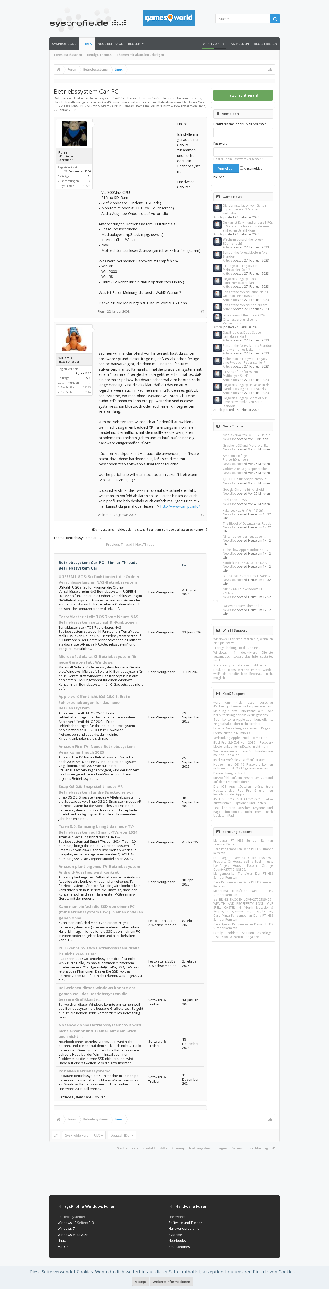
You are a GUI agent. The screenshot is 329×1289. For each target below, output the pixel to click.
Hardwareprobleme (184, 1228)
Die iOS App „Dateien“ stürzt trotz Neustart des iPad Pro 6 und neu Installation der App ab (243, 790)
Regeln (134, 43)
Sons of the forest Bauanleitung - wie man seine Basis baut (246, 294)
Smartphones (179, 1246)
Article (218, 217)
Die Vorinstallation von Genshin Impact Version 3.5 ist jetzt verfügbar (245, 209)
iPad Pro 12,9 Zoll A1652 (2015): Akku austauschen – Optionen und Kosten (243, 801)
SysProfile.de (64, 43)
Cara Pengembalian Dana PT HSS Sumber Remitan (243, 851)
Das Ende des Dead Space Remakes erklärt (242, 334)
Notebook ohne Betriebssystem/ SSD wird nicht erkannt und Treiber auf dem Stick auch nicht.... (100, 1030)
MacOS (63, 1246)
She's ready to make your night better (240, 665)
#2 (203, 515)
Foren (86, 44)
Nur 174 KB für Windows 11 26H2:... (242, 591)
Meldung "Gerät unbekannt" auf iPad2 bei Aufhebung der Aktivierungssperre (243, 713)
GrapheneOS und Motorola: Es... (246, 445)
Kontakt (149, 1148)
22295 (87, 387)
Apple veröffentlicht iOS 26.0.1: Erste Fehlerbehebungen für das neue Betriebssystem (94, 702)
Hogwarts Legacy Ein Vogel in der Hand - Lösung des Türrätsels (247, 387)
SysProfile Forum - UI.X (82, 1135)
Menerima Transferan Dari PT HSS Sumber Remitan (243, 893)
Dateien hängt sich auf (229, 773)
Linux (165, 106)
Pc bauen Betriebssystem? (84, 1070)
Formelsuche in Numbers (231, 733)
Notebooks (177, 1240)
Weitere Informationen (171, 1281)
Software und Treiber (185, 1222)
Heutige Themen (99, 55)
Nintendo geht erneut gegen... (244, 536)
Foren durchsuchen (68, 55)
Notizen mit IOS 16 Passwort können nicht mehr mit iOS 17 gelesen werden (243, 766)
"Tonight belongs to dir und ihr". (236, 648)
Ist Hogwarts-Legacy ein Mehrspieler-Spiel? (240, 268)
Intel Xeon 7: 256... (236, 500)
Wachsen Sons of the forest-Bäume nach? (243, 241)
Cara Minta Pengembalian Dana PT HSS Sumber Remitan (243, 917)
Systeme (175, 1234)
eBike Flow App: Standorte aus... (246, 549)
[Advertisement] (137, 153)
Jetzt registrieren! (243, 95)
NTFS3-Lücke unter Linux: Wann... (246, 576)
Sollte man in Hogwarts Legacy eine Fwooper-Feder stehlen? (245, 361)
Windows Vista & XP (73, 1234)
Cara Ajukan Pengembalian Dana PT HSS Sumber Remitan (243, 926)
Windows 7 (66, 1228)
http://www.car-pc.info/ (180, 506)
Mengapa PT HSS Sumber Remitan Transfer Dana (243, 842)
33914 (87, 392)
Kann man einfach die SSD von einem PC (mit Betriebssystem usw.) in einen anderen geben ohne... (101, 912)
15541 (87, 186)
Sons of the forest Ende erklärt (245, 305)
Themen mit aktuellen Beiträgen (140, 55)
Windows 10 (67, 1222)
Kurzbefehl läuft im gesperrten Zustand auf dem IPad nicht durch (243, 780)
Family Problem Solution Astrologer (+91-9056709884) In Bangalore (243, 935)
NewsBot (229, 439)
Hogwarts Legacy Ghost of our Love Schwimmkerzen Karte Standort (245, 402)
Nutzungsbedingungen (208, 1148)
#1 (203, 311)
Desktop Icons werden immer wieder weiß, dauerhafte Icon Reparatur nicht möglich (243, 674)
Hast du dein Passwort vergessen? (238, 159)
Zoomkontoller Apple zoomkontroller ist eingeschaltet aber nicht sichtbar (243, 721)
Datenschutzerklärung (249, 1148)
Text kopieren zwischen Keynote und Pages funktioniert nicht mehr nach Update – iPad (243, 812)
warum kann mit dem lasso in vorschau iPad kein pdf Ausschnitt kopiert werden (243, 704)
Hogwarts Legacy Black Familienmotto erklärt (239, 281)
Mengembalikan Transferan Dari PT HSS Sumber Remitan (243, 875)
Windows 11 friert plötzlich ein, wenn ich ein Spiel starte (243, 641)
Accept (140, 1281)
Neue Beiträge (110, 43)
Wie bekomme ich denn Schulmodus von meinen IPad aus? (243, 753)
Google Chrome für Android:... (245, 489)
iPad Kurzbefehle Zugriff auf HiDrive (239, 760)
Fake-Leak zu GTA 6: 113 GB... (244, 510)
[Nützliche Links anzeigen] (270, 69)
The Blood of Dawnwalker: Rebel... (247, 523)
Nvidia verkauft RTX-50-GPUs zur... (247, 435)
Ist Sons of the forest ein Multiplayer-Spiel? (240, 374)
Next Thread (145, 544)
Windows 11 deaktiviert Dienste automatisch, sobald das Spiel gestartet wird (243, 656)
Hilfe (163, 1148)
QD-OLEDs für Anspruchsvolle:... (246, 479)
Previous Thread (119, 544)
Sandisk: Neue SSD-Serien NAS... (245, 563)
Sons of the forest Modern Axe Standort (245, 254)
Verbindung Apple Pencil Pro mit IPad (240, 738)
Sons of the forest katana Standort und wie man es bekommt (247, 347)
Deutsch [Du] (121, 1135)
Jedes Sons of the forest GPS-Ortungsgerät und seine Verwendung (244, 319)
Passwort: (220, 143)
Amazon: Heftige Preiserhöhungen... (236, 458)
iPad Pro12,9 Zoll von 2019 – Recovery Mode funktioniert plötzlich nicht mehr (243, 744)
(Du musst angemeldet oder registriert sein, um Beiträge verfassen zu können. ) (149, 529)
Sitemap (178, 1148)
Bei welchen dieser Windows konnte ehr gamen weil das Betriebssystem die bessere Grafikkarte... (97, 993)
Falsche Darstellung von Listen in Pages (241, 728)
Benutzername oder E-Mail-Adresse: (239, 124)
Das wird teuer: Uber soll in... (244, 606)
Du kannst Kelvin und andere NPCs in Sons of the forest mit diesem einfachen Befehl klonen (248, 226)
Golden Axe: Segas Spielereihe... (246, 469)
